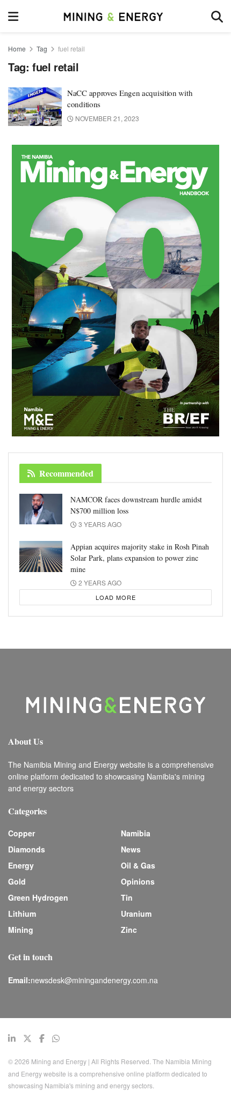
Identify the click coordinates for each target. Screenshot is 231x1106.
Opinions (138, 881)
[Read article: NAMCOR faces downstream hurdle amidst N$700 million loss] (40, 509)
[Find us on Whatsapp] (56, 1038)
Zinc (129, 929)
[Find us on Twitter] (27, 1038)
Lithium (22, 913)
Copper (21, 833)
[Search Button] (217, 16)
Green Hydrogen (38, 897)
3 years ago (99, 524)
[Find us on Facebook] (42, 1038)
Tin (127, 897)
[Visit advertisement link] (115, 290)
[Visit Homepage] (114, 16)
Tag (42, 48)
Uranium (136, 913)
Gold (17, 881)
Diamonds (26, 849)
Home (17, 48)
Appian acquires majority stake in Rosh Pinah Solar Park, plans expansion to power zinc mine (139, 557)
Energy (21, 865)
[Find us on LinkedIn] (12, 1038)
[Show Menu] (13, 16)
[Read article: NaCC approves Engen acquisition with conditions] (35, 106)
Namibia (135, 833)
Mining (20, 929)
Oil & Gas (138, 865)
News (131, 849)
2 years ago (99, 582)
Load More (116, 597)
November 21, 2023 (106, 118)
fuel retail (71, 48)
